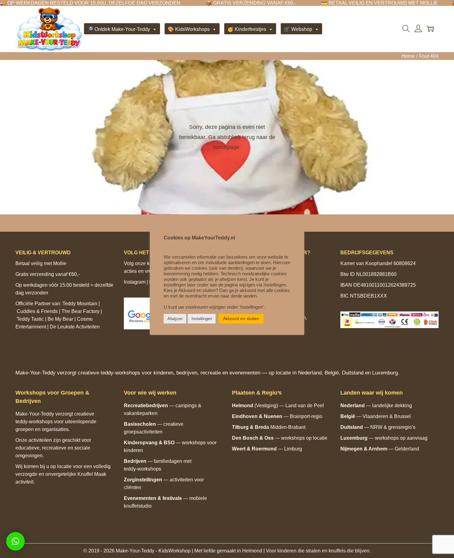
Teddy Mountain (79, 303)
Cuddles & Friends (37, 311)
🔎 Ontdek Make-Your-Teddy (118, 29)
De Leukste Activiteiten (75, 326)
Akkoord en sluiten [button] (241, 318)
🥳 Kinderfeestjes (246, 29)
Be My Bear (60, 319)
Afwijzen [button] (175, 318)
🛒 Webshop (298, 29)
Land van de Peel (304, 405)
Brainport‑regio (306, 416)
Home (408, 56)
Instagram (134, 282)
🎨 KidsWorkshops (189, 29)
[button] (15, 541)
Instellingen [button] (201, 318)
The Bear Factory (80, 311)
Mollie (59, 263)
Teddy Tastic (30, 319)
